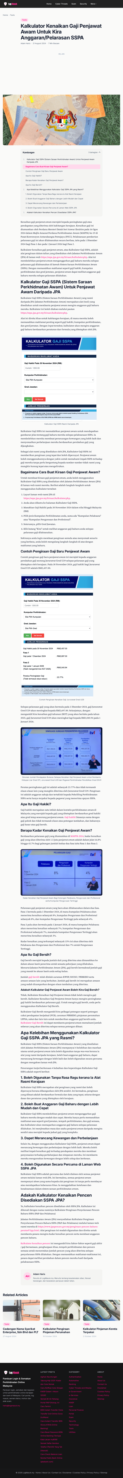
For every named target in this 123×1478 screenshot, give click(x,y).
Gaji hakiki (70, 817)
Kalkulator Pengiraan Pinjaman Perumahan (56, 1330)
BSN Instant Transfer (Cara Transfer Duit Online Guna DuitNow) (51, 1413)
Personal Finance (76, 1410)
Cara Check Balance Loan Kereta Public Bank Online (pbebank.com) (51, 1458)
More (93, 4)
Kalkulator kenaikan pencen (35, 1243)
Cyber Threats (61, 4)
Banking (72, 1384)
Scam (73, 4)
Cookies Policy (103, 1391)
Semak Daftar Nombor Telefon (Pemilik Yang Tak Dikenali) (51, 1447)
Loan (71, 1406)
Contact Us (102, 1384)
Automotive (74, 1381)
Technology (74, 1425)
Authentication (75, 1377)
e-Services (73, 1395)
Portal (71, 1414)
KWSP (71, 1403)
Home (49, 4)
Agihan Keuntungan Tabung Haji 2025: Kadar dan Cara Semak (50, 1380)
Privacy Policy (103, 1395)
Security (83, 4)
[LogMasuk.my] (11, 4)
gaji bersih (34, 976)
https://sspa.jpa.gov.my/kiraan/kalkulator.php (64, 257)
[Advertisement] (61, 74)
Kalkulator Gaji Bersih (32, 1022)
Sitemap (100, 1399)
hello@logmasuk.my (11, 1406)
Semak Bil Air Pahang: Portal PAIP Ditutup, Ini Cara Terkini (49, 1402)
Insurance (73, 1399)
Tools (12, 15)
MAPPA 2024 (77, 836)
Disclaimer (101, 1388)
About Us (101, 1381)
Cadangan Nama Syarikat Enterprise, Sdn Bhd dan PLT (20, 1330)
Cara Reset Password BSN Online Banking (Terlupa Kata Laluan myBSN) (51, 1436)
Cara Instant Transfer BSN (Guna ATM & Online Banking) (51, 1425)
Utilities (72, 1432)
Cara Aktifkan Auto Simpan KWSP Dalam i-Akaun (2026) (51, 1391)
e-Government (75, 1391)
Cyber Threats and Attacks (80, 1388)
